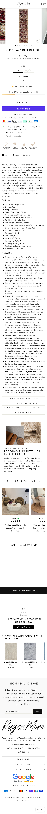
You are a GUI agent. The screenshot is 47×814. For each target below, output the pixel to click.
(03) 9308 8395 (23, 752)
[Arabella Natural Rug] (11, 651)
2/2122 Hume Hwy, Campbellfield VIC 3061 (23, 748)
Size (23, 66)
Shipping (20, 58)
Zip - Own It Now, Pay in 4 (23, 403)
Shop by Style (22, 764)
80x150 (18, 70)
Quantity (23, 77)
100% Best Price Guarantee (23, 399)
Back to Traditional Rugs (25, 590)
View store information (14, 136)
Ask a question (23, 412)
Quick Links (23, 759)
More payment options (23, 114)
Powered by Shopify (23, 801)
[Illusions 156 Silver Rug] (30, 651)
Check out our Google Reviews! (23, 785)
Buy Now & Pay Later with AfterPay (23, 408)
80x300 (28, 70)
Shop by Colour (22, 769)
